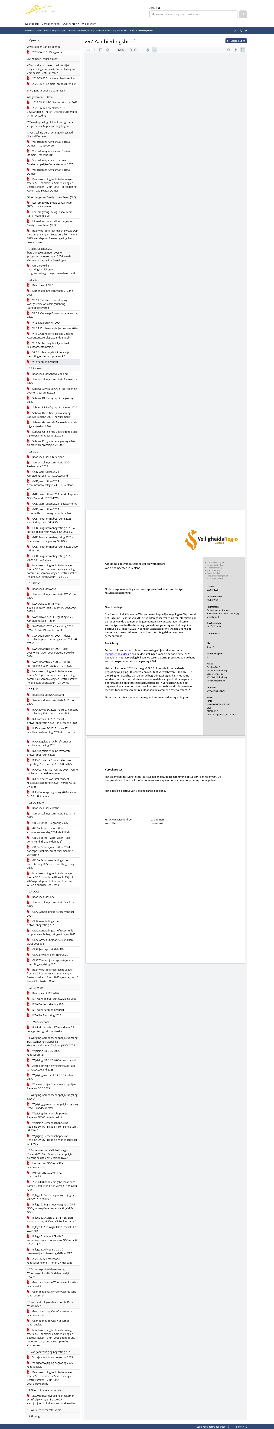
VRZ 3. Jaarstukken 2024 (46, 322)
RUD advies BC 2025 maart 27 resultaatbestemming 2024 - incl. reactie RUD (51, 732)
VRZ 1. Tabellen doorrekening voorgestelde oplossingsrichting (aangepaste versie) (47, 303)
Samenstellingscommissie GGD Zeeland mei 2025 (48, 464)
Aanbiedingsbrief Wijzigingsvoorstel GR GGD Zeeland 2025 (51, 1067)
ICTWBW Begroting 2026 (46, 1015)
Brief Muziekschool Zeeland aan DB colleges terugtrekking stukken (50, 1029)
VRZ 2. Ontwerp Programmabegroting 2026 (52, 315)
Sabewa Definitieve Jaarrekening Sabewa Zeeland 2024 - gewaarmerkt (49, 415)
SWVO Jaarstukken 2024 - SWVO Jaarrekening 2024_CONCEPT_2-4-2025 (49, 663)
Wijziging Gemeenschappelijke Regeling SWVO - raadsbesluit (47, 1115)
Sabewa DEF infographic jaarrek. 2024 (54, 407)
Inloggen (239, 1426)
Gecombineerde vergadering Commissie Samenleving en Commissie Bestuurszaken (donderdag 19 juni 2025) (117, 30)
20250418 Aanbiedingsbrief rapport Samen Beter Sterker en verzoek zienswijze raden (52, 1185)
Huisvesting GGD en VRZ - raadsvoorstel (45, 1165)
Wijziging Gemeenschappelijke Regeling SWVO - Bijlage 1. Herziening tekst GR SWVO (52, 1126)
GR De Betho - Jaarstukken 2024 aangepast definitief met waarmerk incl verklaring (50, 850)
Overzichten (70, 24)
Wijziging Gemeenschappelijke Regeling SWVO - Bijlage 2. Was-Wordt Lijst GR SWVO (52, 1139)
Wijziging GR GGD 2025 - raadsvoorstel (44, 1052)
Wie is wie (88, 24)
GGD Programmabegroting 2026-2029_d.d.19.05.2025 (49, 558)
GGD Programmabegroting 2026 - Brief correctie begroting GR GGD (50, 539)
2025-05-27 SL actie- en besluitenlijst (53, 78)
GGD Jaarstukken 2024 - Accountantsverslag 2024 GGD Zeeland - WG (51, 485)
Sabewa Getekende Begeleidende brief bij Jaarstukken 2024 (52, 424)
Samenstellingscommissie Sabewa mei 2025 (52, 381)
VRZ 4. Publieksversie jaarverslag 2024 (55, 328)
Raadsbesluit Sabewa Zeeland (50, 374)
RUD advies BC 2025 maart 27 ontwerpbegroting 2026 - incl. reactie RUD (52, 721)
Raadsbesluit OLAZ (43, 897)
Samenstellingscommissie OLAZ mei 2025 (51, 904)
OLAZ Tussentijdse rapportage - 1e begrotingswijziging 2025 (50, 962)
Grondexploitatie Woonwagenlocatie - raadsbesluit (52, 1284)
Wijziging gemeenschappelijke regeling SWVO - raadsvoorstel (52, 1106)
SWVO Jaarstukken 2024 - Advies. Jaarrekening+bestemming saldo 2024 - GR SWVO (52, 639)
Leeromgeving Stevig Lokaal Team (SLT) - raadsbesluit (49, 214)
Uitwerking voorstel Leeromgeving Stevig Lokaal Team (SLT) (50, 223)
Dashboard (32, 24)
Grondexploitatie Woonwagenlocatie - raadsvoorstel (52, 1293)
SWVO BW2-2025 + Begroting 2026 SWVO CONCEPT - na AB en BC (50, 628)
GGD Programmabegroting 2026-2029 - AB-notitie (52, 548)
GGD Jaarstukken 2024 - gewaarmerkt (54, 503)
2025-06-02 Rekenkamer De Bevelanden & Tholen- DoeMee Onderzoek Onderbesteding (52, 111)
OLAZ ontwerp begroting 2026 (50, 955)
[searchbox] (193, 14)
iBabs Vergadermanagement (211, 1426)
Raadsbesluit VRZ (42, 285)
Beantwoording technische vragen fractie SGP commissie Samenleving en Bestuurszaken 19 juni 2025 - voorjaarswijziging (50, 1377)
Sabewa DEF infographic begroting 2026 (50, 400)
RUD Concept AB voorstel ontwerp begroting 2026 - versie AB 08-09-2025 (50, 762)
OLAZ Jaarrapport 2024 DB (48, 949)
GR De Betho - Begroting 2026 (50, 823)
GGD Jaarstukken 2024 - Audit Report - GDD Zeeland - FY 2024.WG (52, 496)
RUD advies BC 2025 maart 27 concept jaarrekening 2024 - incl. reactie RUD (52, 711)
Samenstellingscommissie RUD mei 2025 (50, 702)
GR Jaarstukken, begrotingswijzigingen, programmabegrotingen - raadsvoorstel (51, 269)
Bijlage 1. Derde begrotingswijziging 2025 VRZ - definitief (51, 1197)
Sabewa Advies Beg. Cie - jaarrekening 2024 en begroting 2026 (52, 390)
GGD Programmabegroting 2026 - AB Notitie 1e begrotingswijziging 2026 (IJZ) (51, 530)
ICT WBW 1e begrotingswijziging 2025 (54, 998)
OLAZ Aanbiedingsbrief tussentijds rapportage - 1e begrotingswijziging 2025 (51, 932)
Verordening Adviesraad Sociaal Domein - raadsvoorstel (48, 143)
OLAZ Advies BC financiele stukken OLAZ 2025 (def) (50, 941)
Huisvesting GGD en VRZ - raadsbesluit (45, 1174)
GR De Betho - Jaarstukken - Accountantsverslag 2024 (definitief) (48, 830)
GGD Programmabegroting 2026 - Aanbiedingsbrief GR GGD (50, 520)
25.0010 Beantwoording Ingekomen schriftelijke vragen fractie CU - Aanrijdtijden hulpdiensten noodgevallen (51, 1399)
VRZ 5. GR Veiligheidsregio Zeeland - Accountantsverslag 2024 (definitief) (51, 335)
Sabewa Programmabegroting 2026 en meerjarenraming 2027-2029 (51, 443)
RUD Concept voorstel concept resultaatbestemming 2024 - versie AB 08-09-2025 (51, 782)
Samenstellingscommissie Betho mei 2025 (51, 815)
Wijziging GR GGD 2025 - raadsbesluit (54, 1060)
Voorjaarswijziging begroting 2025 (52, 1357)
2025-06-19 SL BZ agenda (47, 52)
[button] (243, 14)
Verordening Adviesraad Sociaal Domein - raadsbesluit (48, 153)
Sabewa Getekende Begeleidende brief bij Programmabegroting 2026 (52, 433)
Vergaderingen (51, 24)
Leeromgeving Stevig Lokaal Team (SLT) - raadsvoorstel (49, 204)
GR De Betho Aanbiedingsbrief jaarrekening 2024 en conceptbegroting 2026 (50, 864)
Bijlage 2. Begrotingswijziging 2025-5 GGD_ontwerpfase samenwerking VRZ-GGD (51, 1208)
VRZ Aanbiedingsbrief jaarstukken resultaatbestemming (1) (49, 345)
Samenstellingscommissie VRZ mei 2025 (50, 292)
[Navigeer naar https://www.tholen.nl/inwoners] (40, 12)
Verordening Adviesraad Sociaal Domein (48, 171)
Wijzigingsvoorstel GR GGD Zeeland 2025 (51, 1077)
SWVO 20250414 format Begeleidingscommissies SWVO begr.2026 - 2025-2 (52, 607)
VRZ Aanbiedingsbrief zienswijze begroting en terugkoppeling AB (48, 354)
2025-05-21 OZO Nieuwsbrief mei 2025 (55, 102)
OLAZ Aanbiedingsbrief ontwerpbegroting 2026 (43, 923)
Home (46, 30)
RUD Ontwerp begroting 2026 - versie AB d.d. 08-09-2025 (52, 794)
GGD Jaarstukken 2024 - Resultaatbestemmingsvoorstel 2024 (49, 511)
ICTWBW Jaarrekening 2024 (48, 1004)
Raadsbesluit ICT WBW (45, 993)
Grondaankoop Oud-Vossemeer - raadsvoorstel (49, 1313)
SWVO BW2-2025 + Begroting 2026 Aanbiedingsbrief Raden (50, 618)
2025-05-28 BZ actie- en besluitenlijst (54, 84)
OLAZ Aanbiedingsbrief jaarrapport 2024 (50, 913)
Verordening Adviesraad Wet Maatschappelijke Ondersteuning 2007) (50, 162)
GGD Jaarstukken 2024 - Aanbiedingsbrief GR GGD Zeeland (47, 473)
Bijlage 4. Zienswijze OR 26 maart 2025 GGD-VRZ (52, 1229)
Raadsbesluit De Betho (45, 808)
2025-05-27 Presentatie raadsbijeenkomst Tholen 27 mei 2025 (49, 1260)
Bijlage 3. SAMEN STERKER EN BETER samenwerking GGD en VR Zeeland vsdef (51, 1219)
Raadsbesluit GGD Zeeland (48, 457)
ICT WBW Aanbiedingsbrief (48, 1010)
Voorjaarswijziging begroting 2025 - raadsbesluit (50, 1364)
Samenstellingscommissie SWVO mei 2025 (51, 596)
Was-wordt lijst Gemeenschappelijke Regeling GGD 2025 (51, 1086)
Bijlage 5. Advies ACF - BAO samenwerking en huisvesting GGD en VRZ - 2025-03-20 (52, 1240)
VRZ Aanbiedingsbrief (45, 362)
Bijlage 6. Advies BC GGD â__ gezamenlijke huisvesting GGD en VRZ (49, 1251)
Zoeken (153, 7)
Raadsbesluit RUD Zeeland (48, 695)
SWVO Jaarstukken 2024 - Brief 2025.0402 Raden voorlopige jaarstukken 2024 (51, 652)
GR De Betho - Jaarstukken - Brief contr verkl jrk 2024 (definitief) (49, 839)
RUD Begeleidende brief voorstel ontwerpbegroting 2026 (49, 752)
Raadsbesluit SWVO (44, 589)
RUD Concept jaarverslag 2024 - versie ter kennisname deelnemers (52, 771)
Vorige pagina (237, 40)
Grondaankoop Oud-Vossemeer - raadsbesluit (49, 1322)
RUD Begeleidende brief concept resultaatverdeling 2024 (49, 743)
